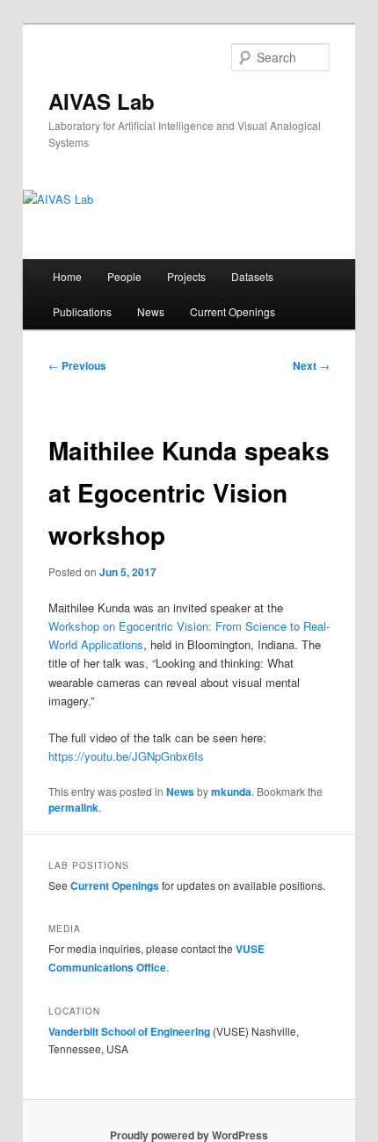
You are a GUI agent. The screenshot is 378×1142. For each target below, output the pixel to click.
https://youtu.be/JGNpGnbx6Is (126, 756)
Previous (77, 365)
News (150, 311)
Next (311, 365)
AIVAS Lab (101, 101)
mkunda (231, 791)
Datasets (252, 276)
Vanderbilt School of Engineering (129, 1031)
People (124, 276)
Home (67, 276)
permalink (73, 807)
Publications (82, 311)
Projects (186, 276)
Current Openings (232, 311)
